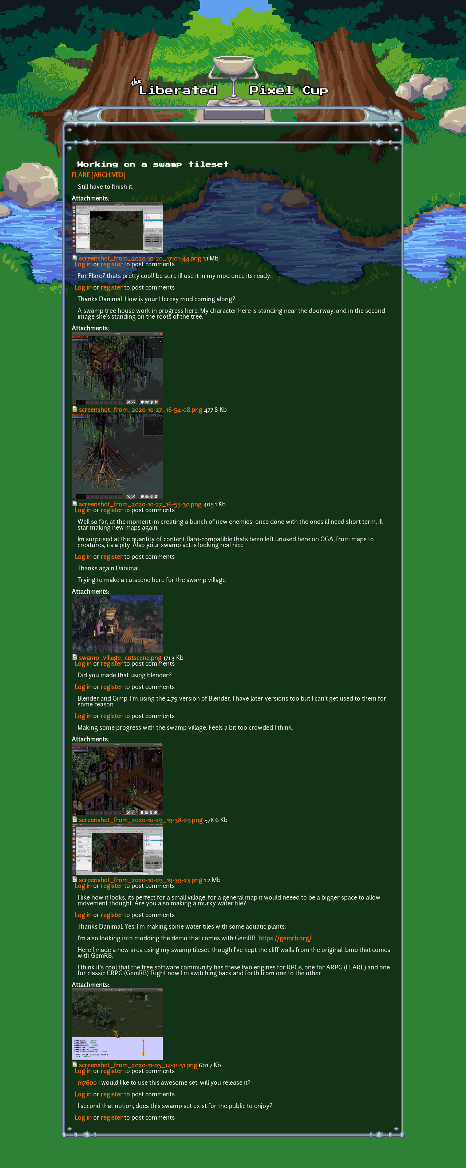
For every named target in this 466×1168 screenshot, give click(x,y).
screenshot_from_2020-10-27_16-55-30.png (140, 505)
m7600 (87, 1083)
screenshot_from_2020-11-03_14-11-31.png (138, 1066)
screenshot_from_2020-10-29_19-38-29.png (141, 821)
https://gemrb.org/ (285, 939)
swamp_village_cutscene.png (120, 658)
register (112, 265)
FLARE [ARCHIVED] (99, 176)
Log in (83, 265)
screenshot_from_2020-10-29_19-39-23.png (140, 881)
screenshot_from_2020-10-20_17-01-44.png (140, 259)
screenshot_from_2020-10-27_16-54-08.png (140, 410)
